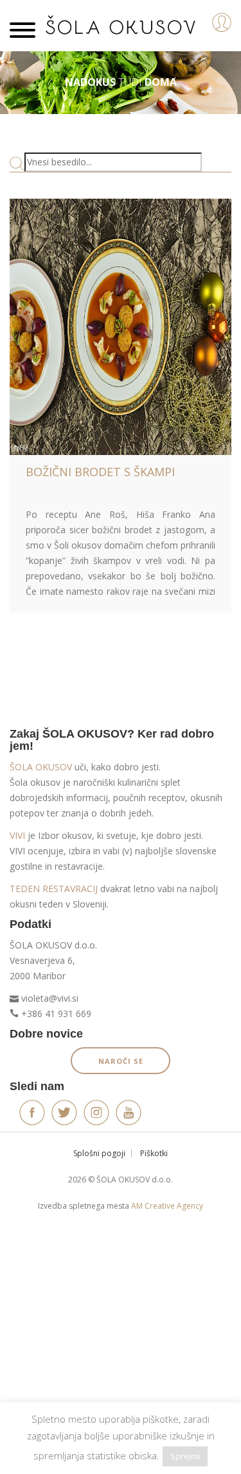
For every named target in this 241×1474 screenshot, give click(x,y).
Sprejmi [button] (185, 1456)
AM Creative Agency (167, 1205)
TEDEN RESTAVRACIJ (54, 888)
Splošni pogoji (99, 1153)
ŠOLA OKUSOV (41, 767)
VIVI (17, 835)
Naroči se (120, 1061)
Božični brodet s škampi (100, 471)
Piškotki (154, 1153)
